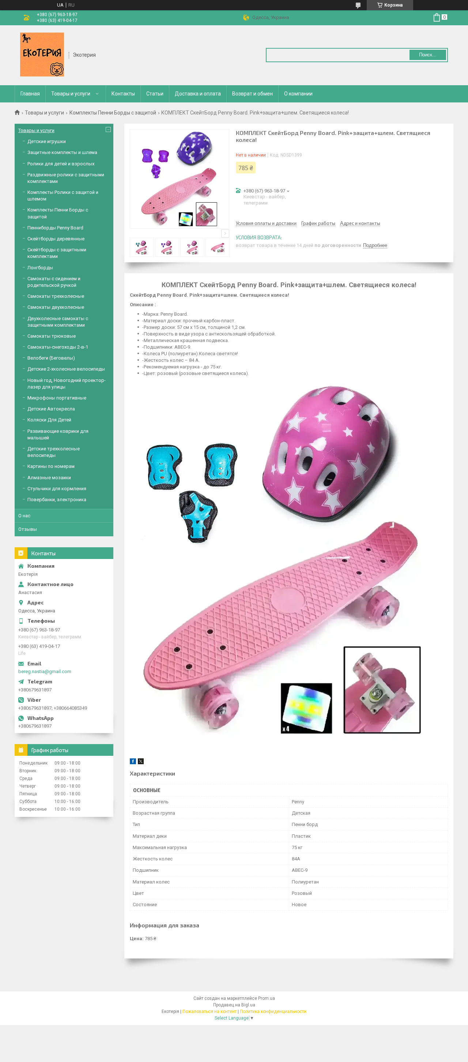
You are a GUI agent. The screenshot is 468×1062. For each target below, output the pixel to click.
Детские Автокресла (51, 409)
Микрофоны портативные (56, 398)
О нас (24, 515)
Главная (30, 94)
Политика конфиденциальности (273, 1011)
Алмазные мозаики (49, 477)
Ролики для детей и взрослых (60, 163)
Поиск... (428, 54)
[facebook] (133, 762)
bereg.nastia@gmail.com (44, 671)
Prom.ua (266, 998)
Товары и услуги (70, 94)
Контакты (123, 94)
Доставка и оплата (198, 94)
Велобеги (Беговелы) (51, 358)
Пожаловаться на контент (209, 1011)
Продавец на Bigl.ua (234, 1004)
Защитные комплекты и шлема (62, 152)
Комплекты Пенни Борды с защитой (112, 113)
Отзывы (27, 529)
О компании (298, 94)
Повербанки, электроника (56, 499)
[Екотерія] (42, 54)
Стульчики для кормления (56, 488)
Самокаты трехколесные (55, 296)
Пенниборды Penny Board (55, 227)
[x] (141, 762)
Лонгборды (40, 267)
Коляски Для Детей (49, 420)
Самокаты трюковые (51, 336)
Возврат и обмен (252, 94)
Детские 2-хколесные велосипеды (66, 369)
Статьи (154, 94)
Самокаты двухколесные (55, 307)
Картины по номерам (51, 466)
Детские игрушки (46, 141)
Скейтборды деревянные (55, 238)
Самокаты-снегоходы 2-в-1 (57, 347)
